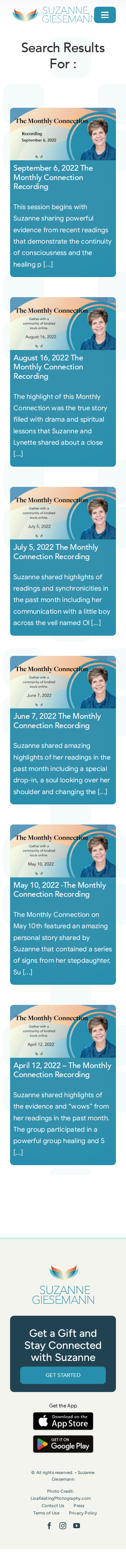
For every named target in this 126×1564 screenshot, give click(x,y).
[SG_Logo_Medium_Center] (63, 1264)
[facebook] (49, 1526)
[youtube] (76, 1526)
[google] (63, 1438)
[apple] (63, 1415)
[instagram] (62, 1526)
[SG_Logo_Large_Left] (54, 8)
